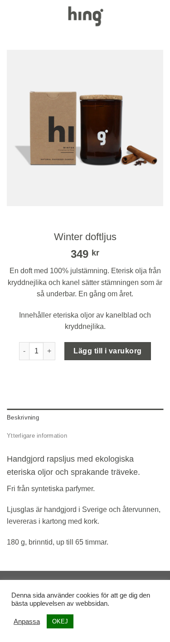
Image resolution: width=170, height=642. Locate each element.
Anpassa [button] (27, 621)
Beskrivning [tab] (23, 417)
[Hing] (85, 16)
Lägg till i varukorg (107, 351)
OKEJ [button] (60, 621)
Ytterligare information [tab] (37, 435)
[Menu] (12, 16)
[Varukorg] (158, 16)
